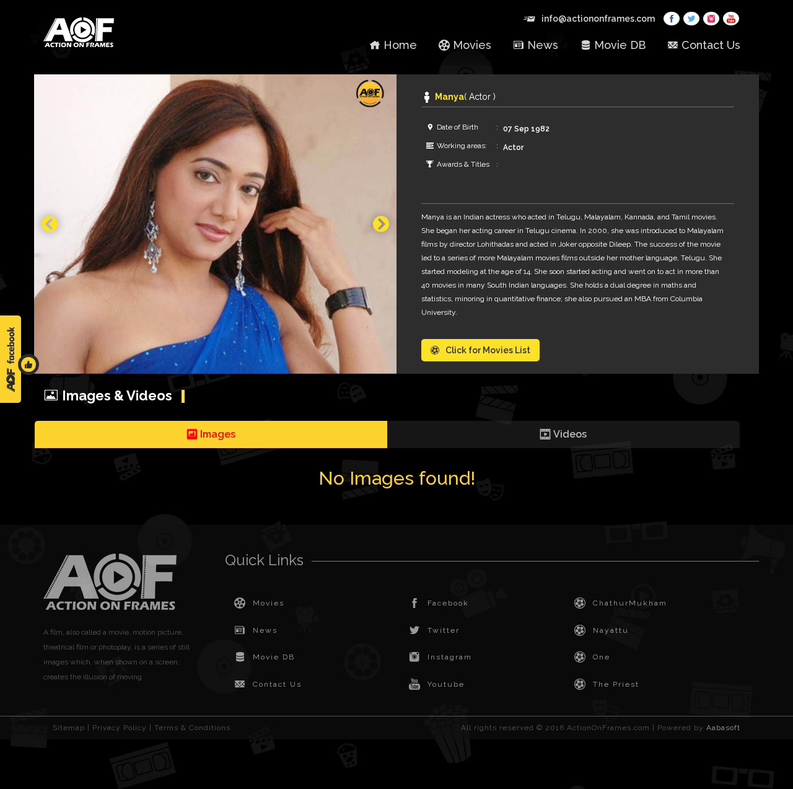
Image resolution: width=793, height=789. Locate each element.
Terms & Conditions (192, 727)
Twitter (443, 630)
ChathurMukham (630, 603)
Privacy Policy (119, 727)
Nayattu (611, 630)
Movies (472, 44)
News (542, 44)
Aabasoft (723, 727)
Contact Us (710, 44)
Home (400, 44)
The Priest (616, 684)
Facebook (448, 603)
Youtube (446, 684)
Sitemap (69, 727)
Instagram (449, 657)
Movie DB (620, 44)
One (601, 657)
